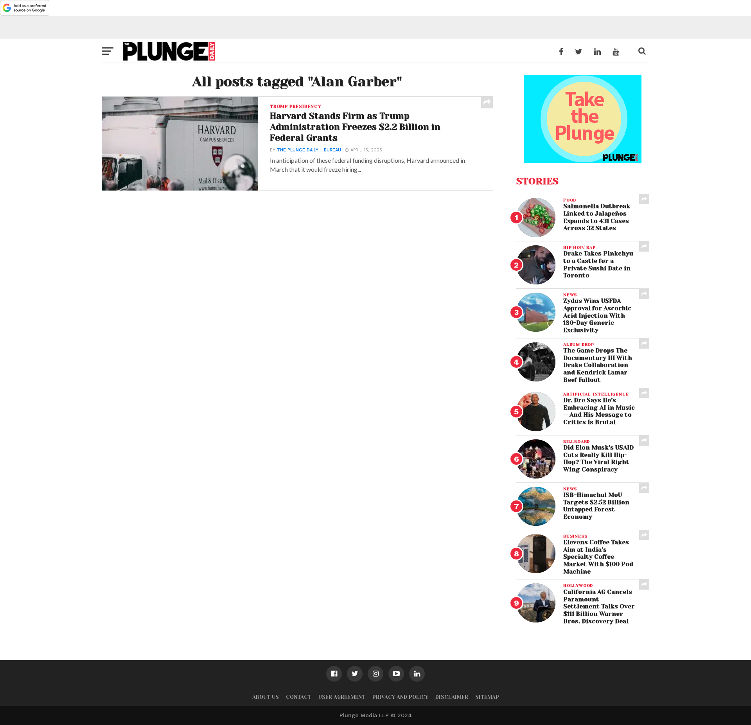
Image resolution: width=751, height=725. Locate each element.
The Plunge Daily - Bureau (309, 150)
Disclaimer (451, 697)
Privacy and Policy (400, 697)
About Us (265, 697)
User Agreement (341, 697)
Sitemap (487, 697)
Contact (298, 697)
